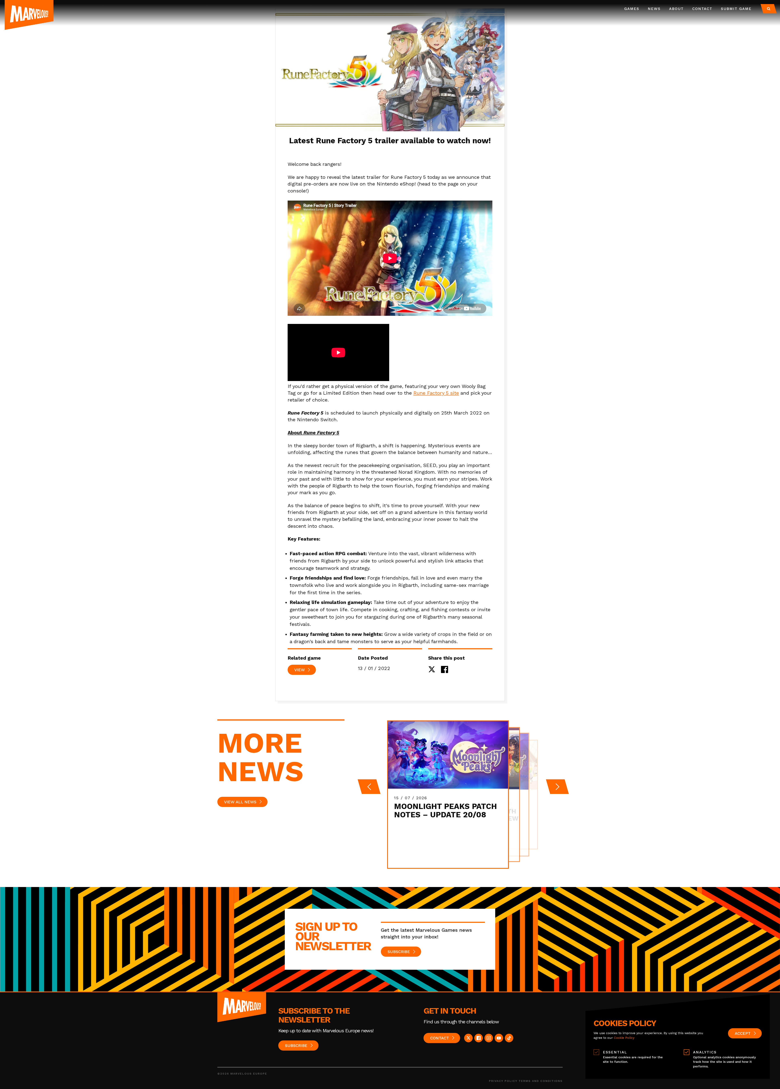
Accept (743, 1033)
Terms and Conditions (541, 1080)
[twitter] (468, 1038)
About (676, 9)
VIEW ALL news (240, 801)
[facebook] (478, 1038)
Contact (702, 9)
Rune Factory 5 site (436, 393)
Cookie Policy (624, 1038)
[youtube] (499, 1038)
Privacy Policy (503, 1080)
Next (557, 786)
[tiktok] (509, 1038)
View (299, 669)
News (654, 9)
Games (631, 9)
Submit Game (736, 9)
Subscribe (399, 951)
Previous (369, 786)
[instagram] (488, 1038)
